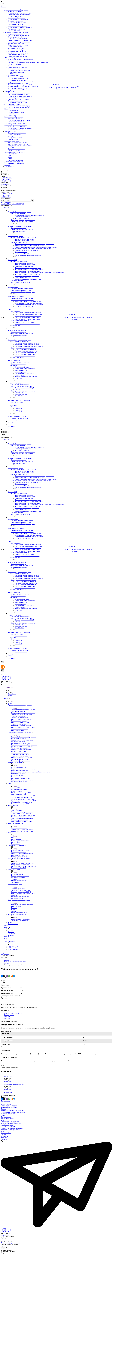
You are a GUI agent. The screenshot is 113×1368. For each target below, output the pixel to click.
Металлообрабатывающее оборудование (17, 32)
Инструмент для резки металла (17, 38)
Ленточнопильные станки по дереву (19, 14)
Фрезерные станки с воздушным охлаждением (29, 269)
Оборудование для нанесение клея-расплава (28, 250)
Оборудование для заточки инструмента (20, 128)
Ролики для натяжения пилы (16, 149)
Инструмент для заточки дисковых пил (27, 343)
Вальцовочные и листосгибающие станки (20, 40)
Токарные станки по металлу (17, 48)
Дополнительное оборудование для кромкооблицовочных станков (28, 62)
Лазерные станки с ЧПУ (15, 77)
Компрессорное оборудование (14, 117)
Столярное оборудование (15, 21)
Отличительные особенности (13, 1013)
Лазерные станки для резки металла (19, 93)
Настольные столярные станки (17, 69)
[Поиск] (1, 5)
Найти (3, 1248)
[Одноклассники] (12, 976)
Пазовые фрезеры (20, 372)
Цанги (10, 157)
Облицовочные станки (15, 16)
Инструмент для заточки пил (17, 126)
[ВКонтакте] (2, 976)
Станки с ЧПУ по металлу (16, 46)
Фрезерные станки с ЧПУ (15, 75)
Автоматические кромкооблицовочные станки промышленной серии (36, 247)
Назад (11, 701)
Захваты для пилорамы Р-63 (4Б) (25, 388)
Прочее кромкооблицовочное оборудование (28, 255)
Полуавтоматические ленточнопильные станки (29, 304)
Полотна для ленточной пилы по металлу (27, 324)
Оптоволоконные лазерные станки (18, 102)
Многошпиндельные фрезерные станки (27, 276)
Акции (50, 87)
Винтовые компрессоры (15, 118)
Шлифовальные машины (15, 137)
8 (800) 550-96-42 (6, 181)
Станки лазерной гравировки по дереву (20, 96)
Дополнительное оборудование (14, 161)
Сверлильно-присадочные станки (18, 67)
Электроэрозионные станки (16, 54)
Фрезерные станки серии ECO (24, 263)
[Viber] (7, 976)
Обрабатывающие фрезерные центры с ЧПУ (28, 279)
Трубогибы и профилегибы (16, 43)
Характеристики (9, 1015)
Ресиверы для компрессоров (16, 123)
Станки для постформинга (16, 72)
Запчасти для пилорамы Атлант (17, 142)
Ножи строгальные (14, 153)
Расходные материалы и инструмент (15, 152)
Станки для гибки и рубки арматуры (19, 42)
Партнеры (59, 89)
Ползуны (17, 389)
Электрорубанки (13, 139)
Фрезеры (10, 136)
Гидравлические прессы (15, 34)
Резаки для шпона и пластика (17, 133)
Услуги (3, 1102)
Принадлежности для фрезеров (24, 373)
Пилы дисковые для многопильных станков (28, 316)
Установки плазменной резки (17, 50)
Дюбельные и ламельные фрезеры (25, 368)
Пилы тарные (12, 115)
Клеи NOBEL (19, 392)
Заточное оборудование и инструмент (16, 125)
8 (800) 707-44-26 (7, 178)
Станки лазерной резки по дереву (18, 98)
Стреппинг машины (21, 420)
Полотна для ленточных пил (16, 112)
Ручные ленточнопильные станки (25, 306)
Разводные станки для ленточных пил (26, 351)
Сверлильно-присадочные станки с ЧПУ (20, 82)
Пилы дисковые (13, 110)
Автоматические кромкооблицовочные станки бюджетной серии (34, 244)
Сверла (10, 158)
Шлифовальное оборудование (17, 22)
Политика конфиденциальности (10, 1243)
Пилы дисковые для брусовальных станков (28, 312)
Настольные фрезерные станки (24, 266)
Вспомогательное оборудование (17, 26)
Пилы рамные (12, 114)
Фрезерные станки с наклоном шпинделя (27, 274)
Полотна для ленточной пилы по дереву (27, 322)
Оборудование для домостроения (18, 19)
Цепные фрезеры (20, 378)
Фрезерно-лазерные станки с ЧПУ (18, 88)
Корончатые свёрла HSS (15, 129)
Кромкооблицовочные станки (17, 61)
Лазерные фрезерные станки (16, 101)
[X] (4, 976)
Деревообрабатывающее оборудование (16, 10)
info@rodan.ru (5, 954)
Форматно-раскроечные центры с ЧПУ (20, 85)
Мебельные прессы (14, 66)
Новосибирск (12, 694)
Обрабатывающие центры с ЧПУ (18, 78)
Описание (7, 1016)
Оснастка (11, 147)
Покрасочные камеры (14, 30)
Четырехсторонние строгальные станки (20, 13)
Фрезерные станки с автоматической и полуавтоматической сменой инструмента (39, 272)
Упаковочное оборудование (16, 163)
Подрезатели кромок (21, 252)
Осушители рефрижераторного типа (19, 120)
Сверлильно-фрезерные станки (17, 56)
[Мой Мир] (14, 976)
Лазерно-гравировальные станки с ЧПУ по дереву (30, 215)
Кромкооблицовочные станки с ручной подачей (29, 245)
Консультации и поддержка (9, 1105)
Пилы (6, 109)
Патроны (11, 155)
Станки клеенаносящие (15, 134)
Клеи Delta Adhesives (21, 394)
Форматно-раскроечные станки (24, 239)
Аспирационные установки (16, 29)
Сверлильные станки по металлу (18, 45)
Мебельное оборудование (12, 58)
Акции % (7, 165)
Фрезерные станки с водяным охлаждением (28, 268)
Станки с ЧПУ (9, 74)
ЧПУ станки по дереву (15, 11)
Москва (10, 695)
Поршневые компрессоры (16, 121)
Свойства (7, 1018)
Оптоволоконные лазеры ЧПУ (17, 80)
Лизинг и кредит (6, 1104)
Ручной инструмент (11, 131)
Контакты (73, 87)
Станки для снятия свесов (23, 253)
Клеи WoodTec (19, 396)
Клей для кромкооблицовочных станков (20, 145)
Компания (56, 84)
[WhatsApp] (9, 976)
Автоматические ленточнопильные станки (28, 301)
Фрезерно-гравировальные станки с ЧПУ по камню (23, 86)
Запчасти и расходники (12, 141)
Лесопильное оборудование (16, 18)
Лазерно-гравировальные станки (18, 94)
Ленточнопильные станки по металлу (19, 35)
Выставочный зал (10, 166)
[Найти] (33, 200)
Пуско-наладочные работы (9, 1107)
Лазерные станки (10, 91)
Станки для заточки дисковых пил (25, 352)
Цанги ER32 (18, 412)
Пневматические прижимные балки (19, 70)
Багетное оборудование (15, 64)
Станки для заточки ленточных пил (25, 349)
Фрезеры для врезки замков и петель (26, 376)
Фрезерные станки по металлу (17, 51)
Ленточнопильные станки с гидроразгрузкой (28, 303)
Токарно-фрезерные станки (23, 277)
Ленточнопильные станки (12, 104)
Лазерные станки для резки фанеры (18, 99)
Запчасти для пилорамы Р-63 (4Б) (18, 144)
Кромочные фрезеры (21, 370)
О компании (60, 87)
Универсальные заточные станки (25, 356)
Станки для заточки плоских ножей (25, 354)
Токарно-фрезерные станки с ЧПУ (18, 83)
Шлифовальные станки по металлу (18, 53)
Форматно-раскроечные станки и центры (20, 59)
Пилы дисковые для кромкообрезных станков (28, 314)
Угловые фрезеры (20, 375)
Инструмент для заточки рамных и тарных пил (29, 346)
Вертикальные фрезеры (22, 367)
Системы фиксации (14, 150)
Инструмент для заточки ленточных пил (27, 344)
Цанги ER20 (18, 408)
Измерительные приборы (15, 160)
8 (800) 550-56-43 (6, 179)
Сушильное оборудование (16, 24)
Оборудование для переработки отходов (20, 27)
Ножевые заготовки (21, 404)
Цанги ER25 (18, 410)
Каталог (3, 7)
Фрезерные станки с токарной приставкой (27, 271)
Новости (66, 87)
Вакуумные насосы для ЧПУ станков (19, 90)
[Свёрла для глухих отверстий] (5, 1001)
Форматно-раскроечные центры (24, 240)
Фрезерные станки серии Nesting (25, 264)
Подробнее (7, 1081)
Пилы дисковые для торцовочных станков (27, 317)
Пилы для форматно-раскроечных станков (27, 319)
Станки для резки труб (15, 37)
